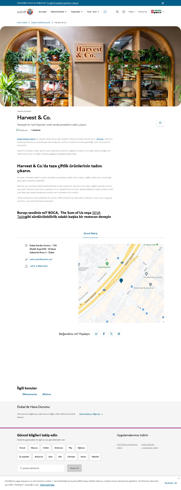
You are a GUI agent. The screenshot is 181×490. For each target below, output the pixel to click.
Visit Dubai (22, 22)
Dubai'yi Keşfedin (57, 11)
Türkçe (131, 11)
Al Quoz (100, 139)
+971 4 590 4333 (39, 266)
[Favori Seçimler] (123, 11)
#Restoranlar (30, 394)
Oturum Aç (142, 11)
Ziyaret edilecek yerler (40, 22)
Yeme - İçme (92, 11)
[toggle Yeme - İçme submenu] (98, 11)
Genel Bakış (90, 233)
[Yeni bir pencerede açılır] (96, 334)
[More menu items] (105, 12)
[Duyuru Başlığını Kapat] (163, 3)
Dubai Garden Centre (26, 139)
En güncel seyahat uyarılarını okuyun (63, 3)
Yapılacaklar (75, 11)
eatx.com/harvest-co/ (41, 259)
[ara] (117, 11)
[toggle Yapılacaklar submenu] (82, 11)
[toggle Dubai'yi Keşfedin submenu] (66, 11)
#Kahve (46, 394)
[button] (171, 483)
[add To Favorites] (160, 122)
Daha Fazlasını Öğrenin (89, 414)
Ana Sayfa (42, 11)
